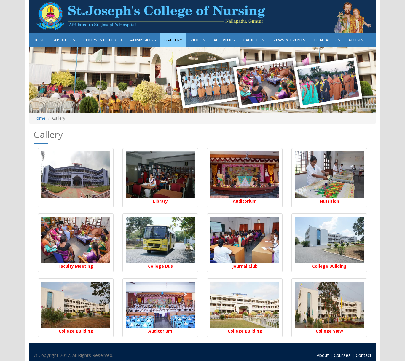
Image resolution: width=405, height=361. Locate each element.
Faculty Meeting (75, 266)
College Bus (160, 266)
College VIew (329, 331)
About (323, 355)
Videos (197, 40)
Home (39, 40)
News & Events (288, 40)
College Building (329, 266)
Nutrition (329, 201)
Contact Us (327, 40)
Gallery (173, 40)
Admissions (143, 40)
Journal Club (245, 266)
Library (160, 201)
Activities (224, 40)
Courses (343, 355)
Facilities (253, 40)
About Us (64, 40)
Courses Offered (102, 40)
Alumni (356, 40)
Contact (363, 355)
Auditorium (245, 201)
